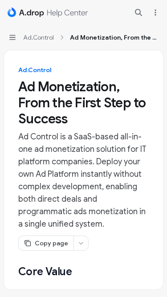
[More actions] (155, 12)
